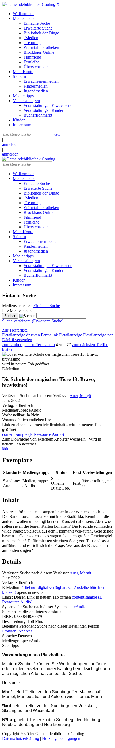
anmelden (10, 144)
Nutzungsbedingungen (61, 738)
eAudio (80, 607)
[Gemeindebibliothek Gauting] (28, 4)
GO (57, 134)
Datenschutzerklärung (20, 738)
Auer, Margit (80, 395)
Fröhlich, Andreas (17, 631)
